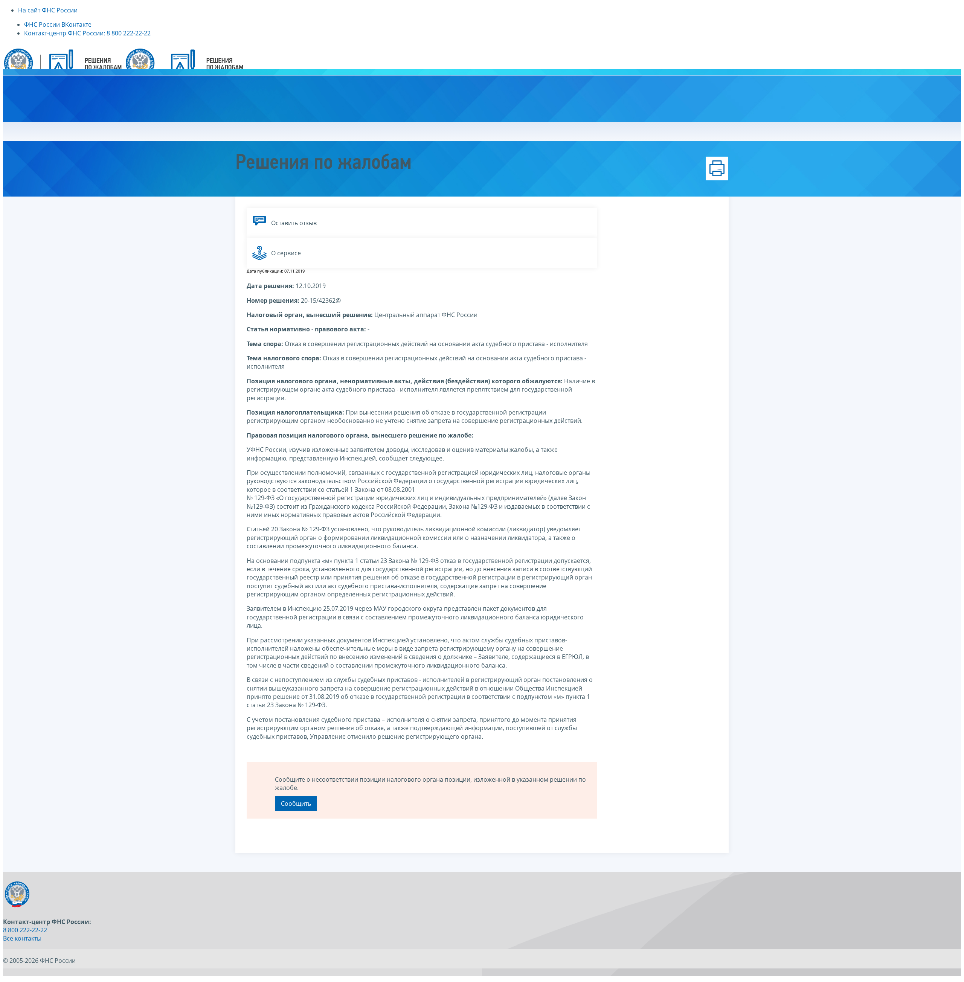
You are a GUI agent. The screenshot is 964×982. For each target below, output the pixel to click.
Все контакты (22, 938)
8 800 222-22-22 (25, 930)
